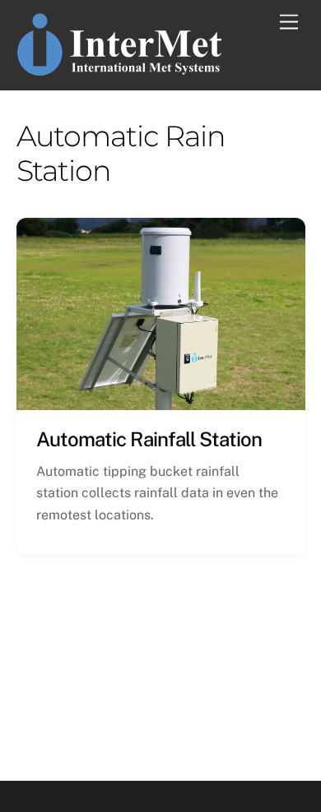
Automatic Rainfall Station (149, 438)
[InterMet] (119, 69)
